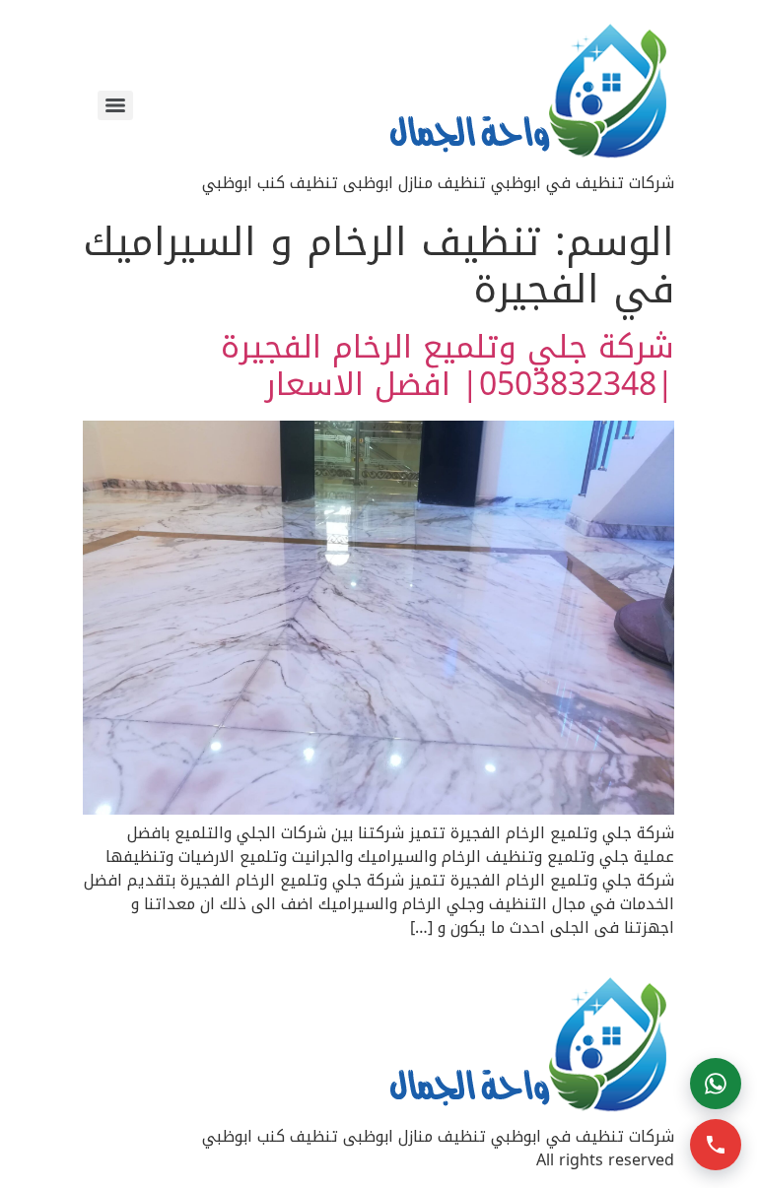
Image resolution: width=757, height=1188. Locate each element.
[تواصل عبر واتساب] (715, 1083)
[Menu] (115, 105)
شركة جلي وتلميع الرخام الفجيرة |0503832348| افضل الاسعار (447, 366)
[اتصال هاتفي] (715, 1144)
